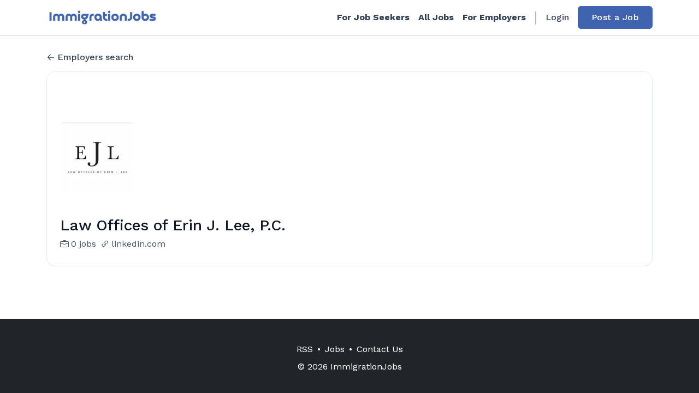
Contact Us (380, 349)
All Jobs (436, 17)
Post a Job (615, 17)
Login (557, 17)
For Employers (494, 17)
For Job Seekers (373, 17)
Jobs (335, 349)
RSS (305, 349)
